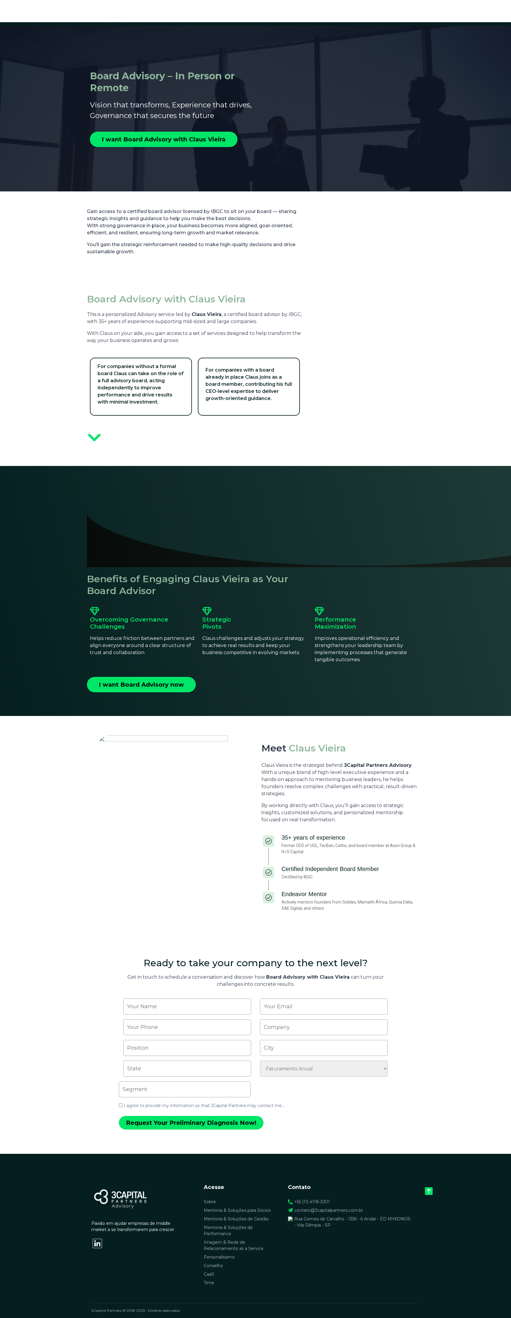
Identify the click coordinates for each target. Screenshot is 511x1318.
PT (408, 11)
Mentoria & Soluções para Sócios (237, 1210)
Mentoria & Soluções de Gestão (236, 1219)
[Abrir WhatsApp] (496, 1303)
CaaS (209, 1274)
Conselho (213, 1265)
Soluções (288, 11)
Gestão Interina (321, 11)
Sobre (266, 11)
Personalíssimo (219, 1257)
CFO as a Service (364, 11)
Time (394, 11)
